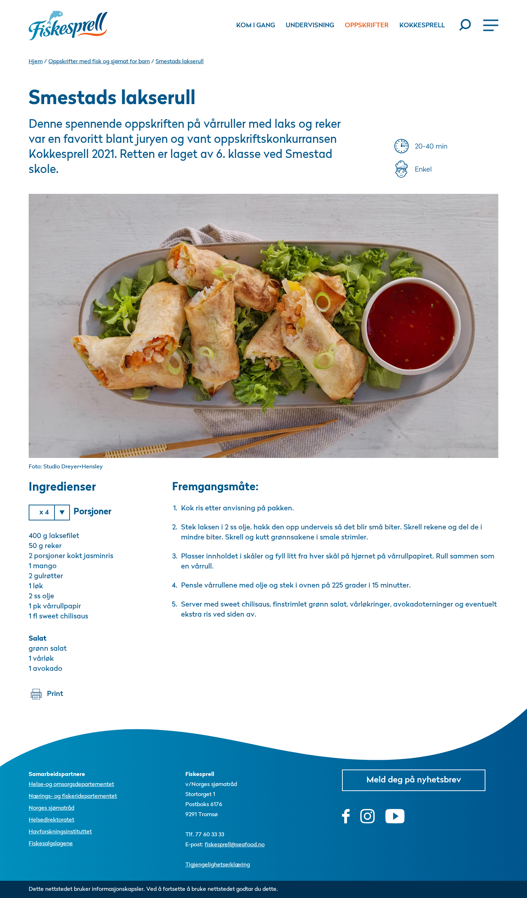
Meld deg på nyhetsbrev (413, 780)
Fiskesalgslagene (51, 844)
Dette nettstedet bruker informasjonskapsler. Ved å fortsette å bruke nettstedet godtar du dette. (153, 889)
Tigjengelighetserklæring (217, 865)
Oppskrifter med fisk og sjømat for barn (99, 62)
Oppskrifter (367, 25)
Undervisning (310, 25)
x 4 (44, 512)
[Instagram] (367, 816)
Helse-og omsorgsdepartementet (71, 784)
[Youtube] (394, 816)
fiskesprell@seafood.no (235, 845)
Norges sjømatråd (51, 808)
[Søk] (462, 25)
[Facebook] (346, 816)
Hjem (36, 62)
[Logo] (68, 25)
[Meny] (488, 25)
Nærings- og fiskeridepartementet (73, 796)
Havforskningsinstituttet (60, 832)
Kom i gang (255, 25)
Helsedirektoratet (51, 820)
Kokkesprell (422, 25)
